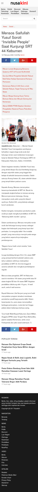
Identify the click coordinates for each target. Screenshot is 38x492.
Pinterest (32, 60)
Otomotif (33, 11)
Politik (9, 9)
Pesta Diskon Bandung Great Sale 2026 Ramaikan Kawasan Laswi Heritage (18, 369)
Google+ (23, 60)
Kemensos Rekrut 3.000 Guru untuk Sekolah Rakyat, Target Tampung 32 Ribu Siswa (18, 89)
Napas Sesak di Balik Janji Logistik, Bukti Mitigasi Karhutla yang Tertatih (19, 359)
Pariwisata (25, 13)
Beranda (4, 417)
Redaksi (4, 472)
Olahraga (24, 11)
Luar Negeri (14, 11)
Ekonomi (17, 9)
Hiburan (25, 9)
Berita (3, 9)
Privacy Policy (6, 480)
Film (3, 462)
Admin (22, 55)
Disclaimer (5, 483)
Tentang (4, 419)
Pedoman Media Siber (9, 475)
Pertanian (5, 460)
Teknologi (4, 11)
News (5, 26)
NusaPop (5, 447)
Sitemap (4, 485)
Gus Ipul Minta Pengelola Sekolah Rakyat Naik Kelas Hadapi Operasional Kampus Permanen (18, 79)
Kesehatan (5, 13)
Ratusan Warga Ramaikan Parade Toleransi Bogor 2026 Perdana (15, 380)
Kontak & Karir (6, 477)
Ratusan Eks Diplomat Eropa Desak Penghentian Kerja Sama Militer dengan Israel (18, 347)
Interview (5, 465)
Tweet (14, 60)
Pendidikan (15, 13)
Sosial (11, 26)
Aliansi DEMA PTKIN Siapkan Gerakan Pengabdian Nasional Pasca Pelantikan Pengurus (17, 109)
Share (6, 60)
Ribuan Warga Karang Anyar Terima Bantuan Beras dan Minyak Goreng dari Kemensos (17, 99)
